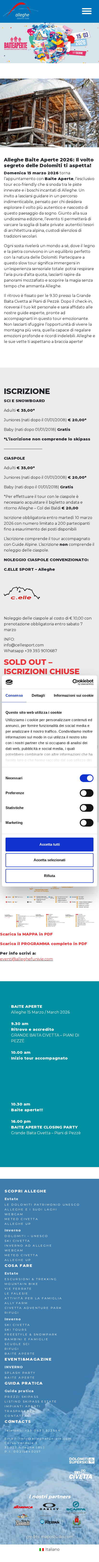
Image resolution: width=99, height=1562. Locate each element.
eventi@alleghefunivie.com (26, 959)
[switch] (86, 793)
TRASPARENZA (20, 1411)
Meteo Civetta (21, 1219)
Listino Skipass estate (31, 1401)
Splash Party (20, 1372)
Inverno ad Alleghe (28, 1245)
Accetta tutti (49, 844)
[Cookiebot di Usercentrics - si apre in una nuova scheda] (72, 682)
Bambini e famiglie (27, 1339)
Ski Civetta (17, 1241)
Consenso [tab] (14, 695)
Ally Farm (16, 1303)
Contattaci (18, 1416)
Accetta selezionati (49, 860)
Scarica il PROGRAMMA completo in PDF (43, 943)
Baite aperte (20, 1377)
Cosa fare (18, 1265)
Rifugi (12, 1312)
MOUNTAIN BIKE (21, 1284)
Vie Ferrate (18, 1288)
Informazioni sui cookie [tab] (73, 695)
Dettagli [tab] (38, 695)
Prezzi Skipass (22, 1396)
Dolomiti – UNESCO (26, 1236)
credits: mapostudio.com (49, 1536)
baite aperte (20, 1353)
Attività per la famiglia (33, 1298)
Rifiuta (49, 876)
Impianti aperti (23, 1406)
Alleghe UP (18, 1224)
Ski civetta (17, 1325)
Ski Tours (16, 1329)
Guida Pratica (24, 1383)
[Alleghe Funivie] (20, 11)
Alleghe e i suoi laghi (31, 1209)
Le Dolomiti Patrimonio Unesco (42, 1204)
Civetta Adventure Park (33, 1308)
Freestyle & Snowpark (31, 1334)
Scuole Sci (17, 1344)
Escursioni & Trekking (31, 1279)
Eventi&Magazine (28, 1359)
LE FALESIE (16, 1293)
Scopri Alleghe (25, 1191)
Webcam (14, 1214)
